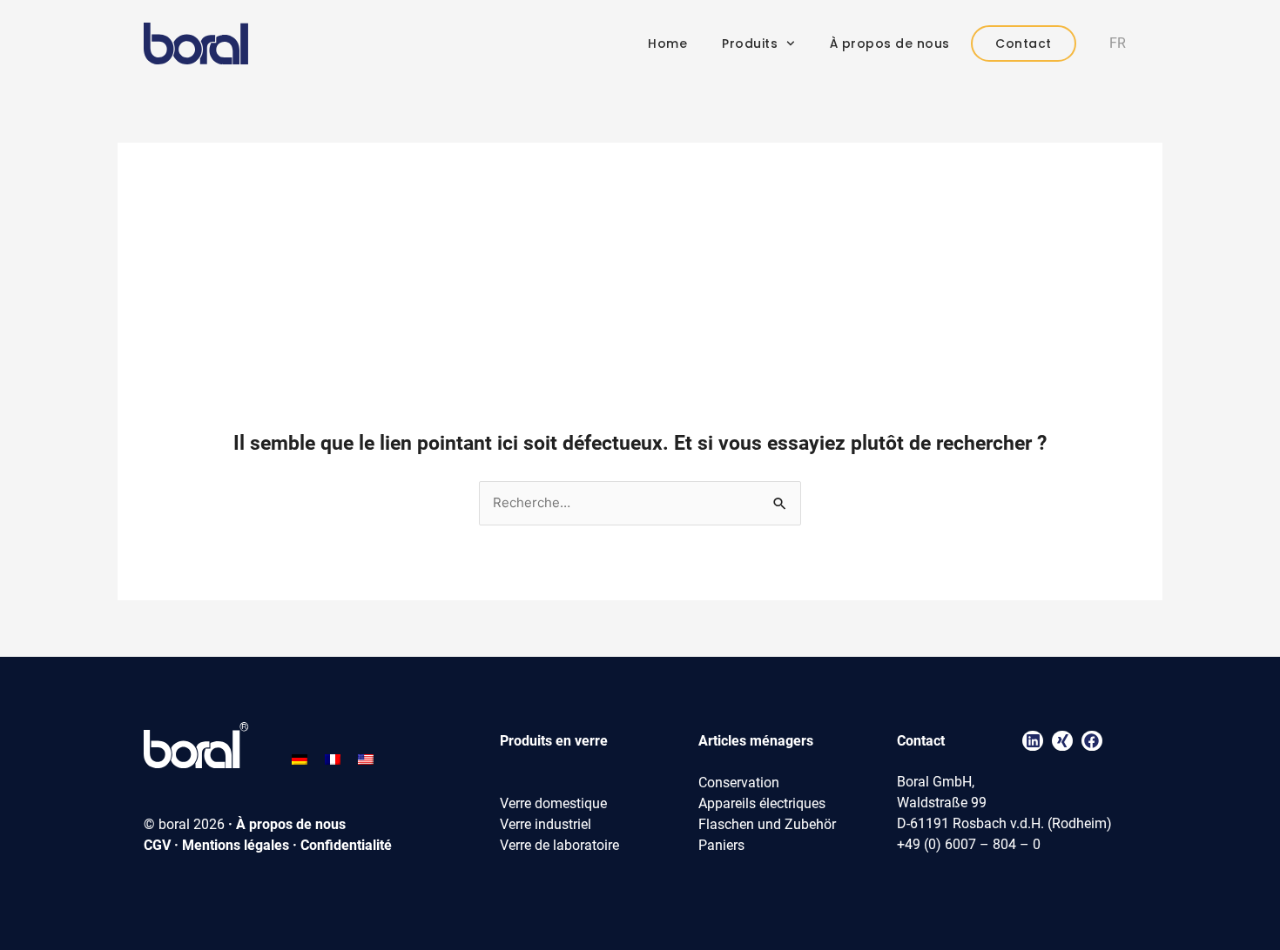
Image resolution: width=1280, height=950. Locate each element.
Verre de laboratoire (559, 845)
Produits (750, 43)
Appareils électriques (761, 803)
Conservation (738, 782)
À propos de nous (890, 43)
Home (667, 43)
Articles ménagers (755, 741)
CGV (157, 845)
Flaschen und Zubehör (767, 824)
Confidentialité (346, 845)
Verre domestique (553, 803)
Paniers (721, 845)
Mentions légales (235, 845)
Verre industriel (545, 824)
